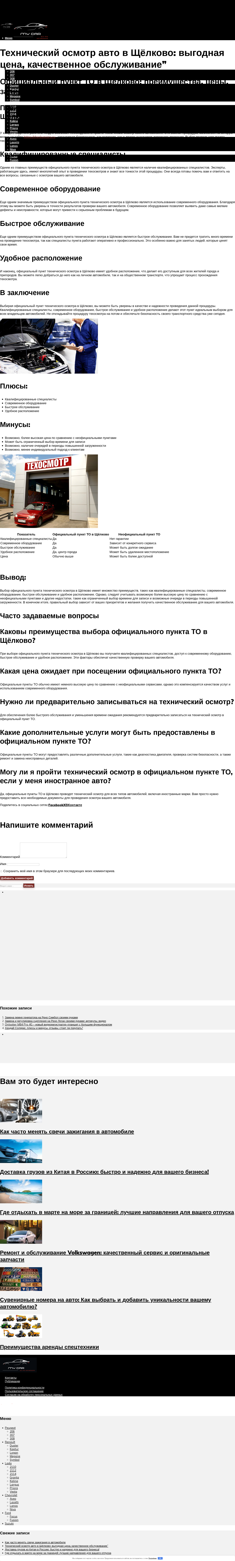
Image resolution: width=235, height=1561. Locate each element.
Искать (28, 885)
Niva (13, 149)
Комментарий (10, 857)
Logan (14, 1452)
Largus (14, 124)
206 (12, 71)
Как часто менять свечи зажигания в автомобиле (67, 1131)
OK (160, 1558)
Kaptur (14, 1449)
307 (12, 75)
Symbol (14, 100)
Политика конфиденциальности (24, 1387)
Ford (8, 1513)
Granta (14, 1477)
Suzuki (9, 163)
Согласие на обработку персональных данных (34, 1394)
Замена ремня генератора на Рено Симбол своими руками (41, 1017)
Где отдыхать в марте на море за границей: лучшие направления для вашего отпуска (117, 1212)
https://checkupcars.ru (39, 137)
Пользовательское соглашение (24, 1391)
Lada (8, 1463)
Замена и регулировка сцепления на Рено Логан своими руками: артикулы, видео (55, 1021)
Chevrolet (11, 1495)
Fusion (14, 160)
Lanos (14, 146)
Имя (3, 864)
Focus (13, 1516)
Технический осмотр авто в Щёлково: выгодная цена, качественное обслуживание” (56, 1546)
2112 (13, 1470)
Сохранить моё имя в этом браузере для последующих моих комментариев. (59, 871)
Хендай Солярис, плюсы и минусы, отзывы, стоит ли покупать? (44, 1028)
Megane (15, 96)
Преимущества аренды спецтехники (49, 1346)
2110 (13, 1467)
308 (12, 1438)
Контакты (11, 1377)
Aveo (13, 1498)
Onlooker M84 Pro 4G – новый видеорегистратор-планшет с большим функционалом (58, 1024)
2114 (13, 1474)
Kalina (14, 121)
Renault (10, 1442)
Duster (14, 1445)
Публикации (12, 1381)
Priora (14, 128)
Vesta (13, 1491)
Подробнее (152, 1558)
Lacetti (14, 1502)
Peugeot (10, 1428)
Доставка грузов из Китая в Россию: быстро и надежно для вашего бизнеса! (104, 1171)
